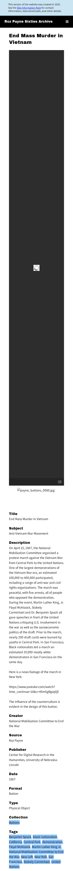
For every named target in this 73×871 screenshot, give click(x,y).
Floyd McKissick (19, 847)
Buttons (14, 822)
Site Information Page (29, 7)
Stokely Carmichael (37, 862)
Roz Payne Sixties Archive (28, 21)
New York (40, 857)
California (15, 842)
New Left (27, 857)
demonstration (52, 842)
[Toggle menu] (67, 21)
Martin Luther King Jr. (46, 847)
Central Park (32, 842)
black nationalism (45, 837)
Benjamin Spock (20, 837)
